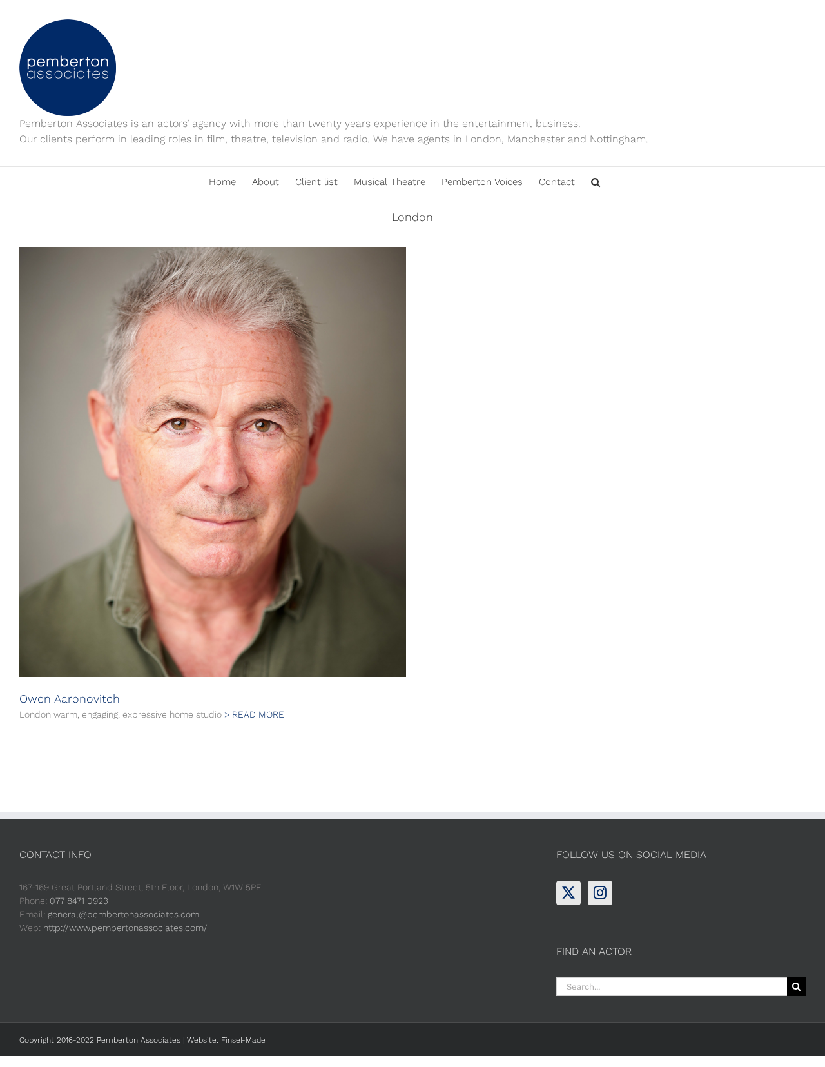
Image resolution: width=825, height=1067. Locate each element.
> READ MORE (254, 714)
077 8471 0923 (79, 901)
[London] (212, 462)
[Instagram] (600, 893)
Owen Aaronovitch (69, 698)
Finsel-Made (243, 1039)
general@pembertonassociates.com (123, 914)
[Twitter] (568, 893)
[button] (595, 181)
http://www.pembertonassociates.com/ (125, 928)
